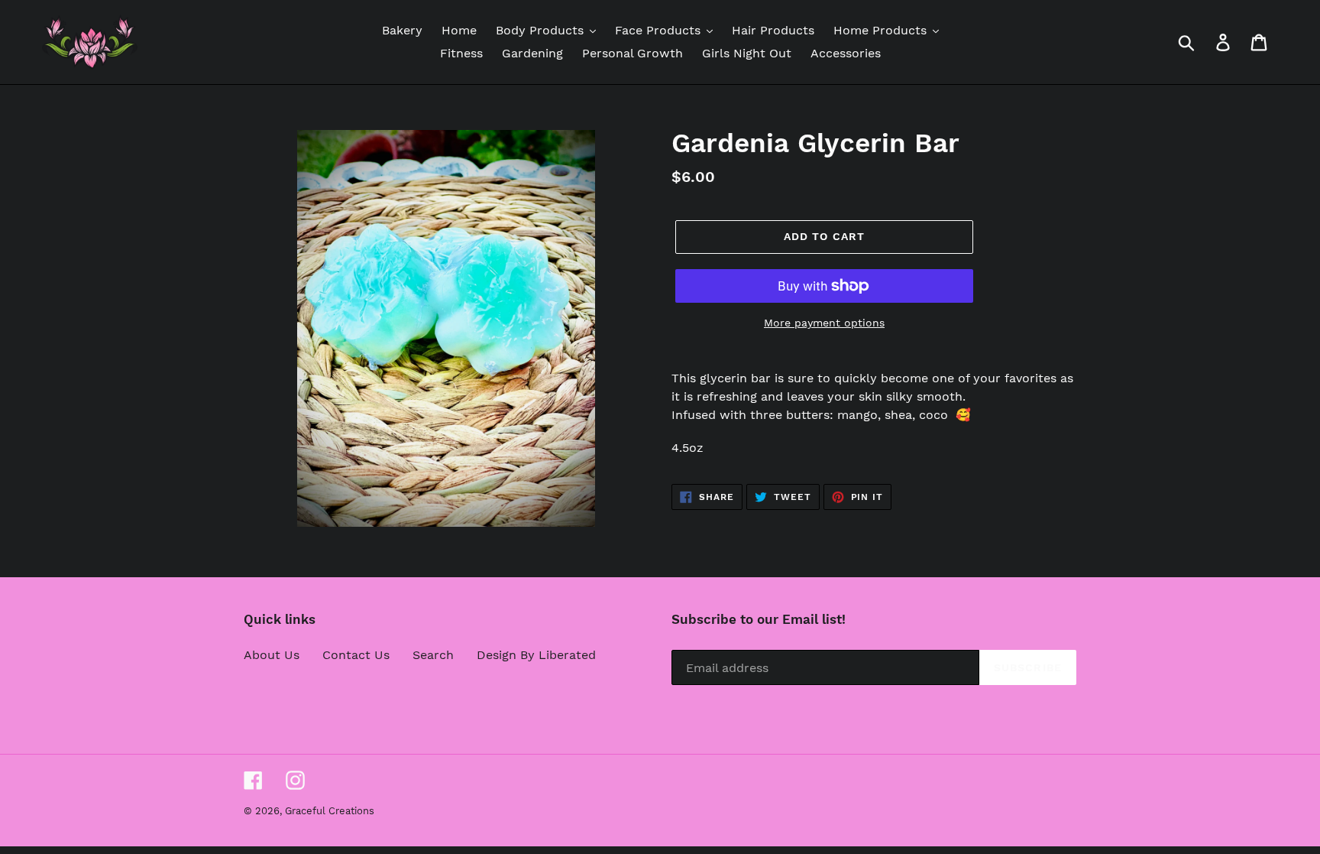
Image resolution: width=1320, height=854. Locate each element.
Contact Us (356, 655)
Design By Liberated (536, 655)
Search (433, 655)
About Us (271, 655)
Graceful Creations (329, 811)
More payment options (824, 323)
